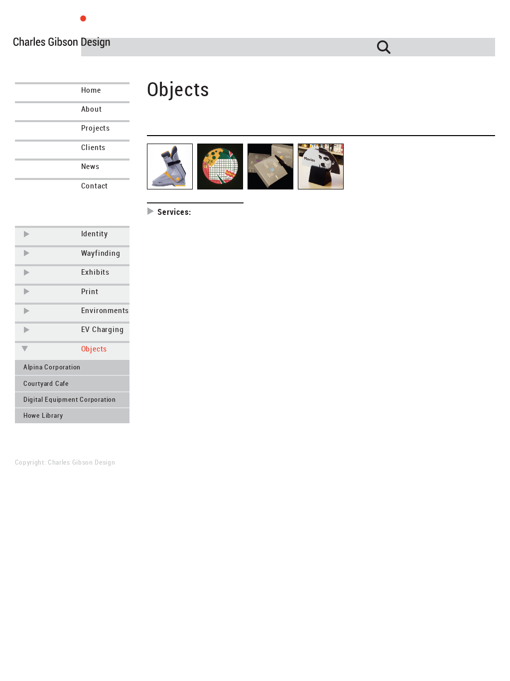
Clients (93, 147)
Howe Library (43, 415)
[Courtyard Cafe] (220, 166)
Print (90, 291)
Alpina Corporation (52, 367)
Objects (94, 348)
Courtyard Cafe (46, 383)
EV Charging (102, 329)
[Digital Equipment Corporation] (270, 166)
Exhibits (95, 272)
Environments (105, 310)
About (91, 109)
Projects (95, 128)
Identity (94, 233)
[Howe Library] (321, 166)
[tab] (27, 234)
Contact (95, 185)
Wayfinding (101, 253)
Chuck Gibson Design (80, 35)
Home (91, 90)
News (90, 166)
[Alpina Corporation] (170, 166)
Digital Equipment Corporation (69, 399)
